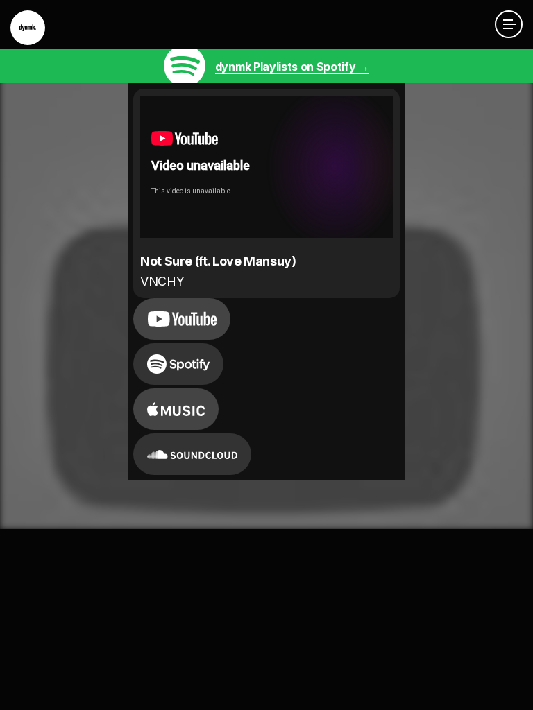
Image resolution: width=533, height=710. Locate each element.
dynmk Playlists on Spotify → (292, 66)
